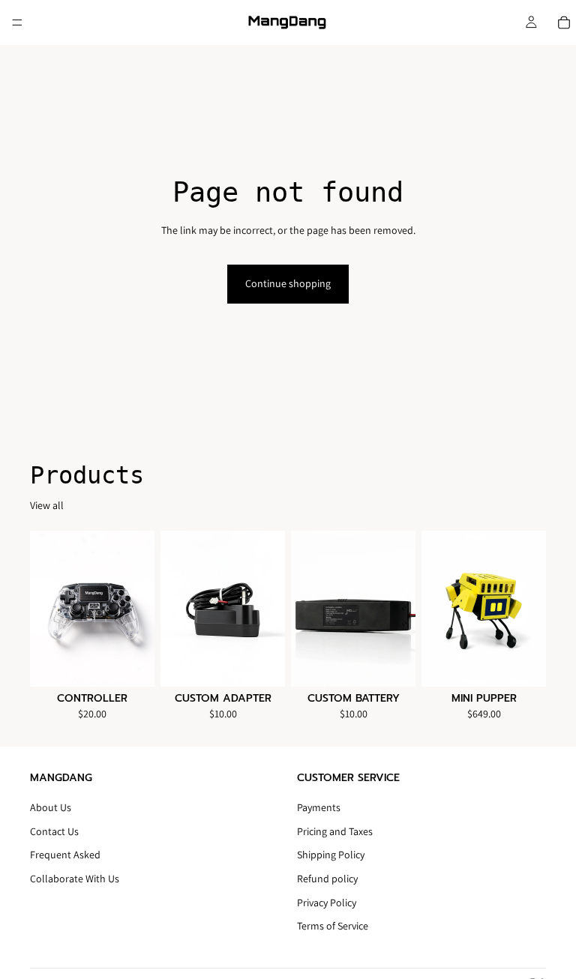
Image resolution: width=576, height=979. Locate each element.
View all (47, 505)
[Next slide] (529, 608)
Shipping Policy (330, 855)
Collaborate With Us (74, 878)
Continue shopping (288, 283)
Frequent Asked (65, 855)
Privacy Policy (326, 902)
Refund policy (327, 878)
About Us (50, 808)
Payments (318, 808)
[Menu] (17, 22)
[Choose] (522, 663)
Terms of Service (332, 926)
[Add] (131, 663)
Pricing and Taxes (335, 831)
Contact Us (54, 831)
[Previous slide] (438, 608)
